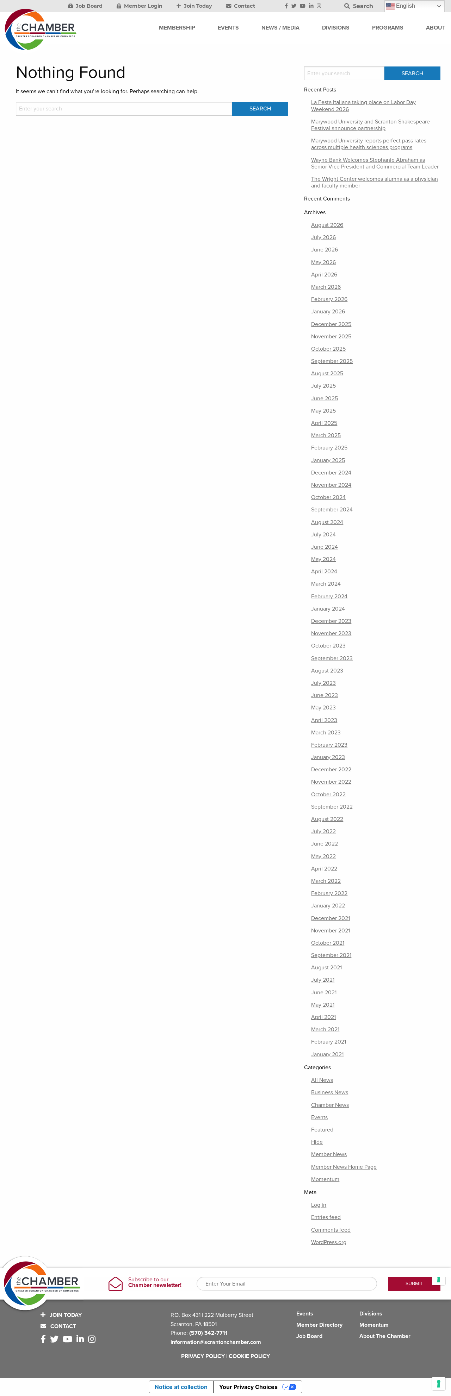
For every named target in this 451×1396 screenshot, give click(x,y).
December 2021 (330, 918)
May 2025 (323, 410)
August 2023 (327, 670)
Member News (329, 1154)
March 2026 (326, 287)
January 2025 (328, 460)
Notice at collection (181, 1386)
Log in (318, 1205)
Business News (329, 1092)
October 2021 (327, 942)
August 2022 (327, 819)
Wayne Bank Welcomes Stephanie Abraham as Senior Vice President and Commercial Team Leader (375, 163)
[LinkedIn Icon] (311, 6)
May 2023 (323, 707)
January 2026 (328, 311)
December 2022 (331, 769)
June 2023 (324, 695)
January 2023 (328, 757)
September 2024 (332, 509)
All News (322, 1080)
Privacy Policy (203, 1356)
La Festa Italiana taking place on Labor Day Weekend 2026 (363, 106)
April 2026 (324, 274)
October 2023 (328, 645)
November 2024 (331, 485)
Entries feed (326, 1217)
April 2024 (324, 571)
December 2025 (331, 324)
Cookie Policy (249, 1356)
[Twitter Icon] (293, 6)
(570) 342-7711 (208, 1333)
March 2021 (325, 1029)
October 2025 (328, 348)
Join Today (197, 6)
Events (319, 1117)
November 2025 (331, 336)
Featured (322, 1129)
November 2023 (331, 633)
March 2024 (326, 583)
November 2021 (330, 930)
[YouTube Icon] (302, 6)
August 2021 (326, 967)
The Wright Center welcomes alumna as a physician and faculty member (374, 182)
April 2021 (323, 1017)
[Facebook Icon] (286, 6)
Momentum (325, 1179)
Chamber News (330, 1105)
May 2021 (322, 1004)
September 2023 (332, 658)
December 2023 (331, 621)
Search (362, 6)
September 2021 (331, 955)
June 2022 (324, 843)
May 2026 (323, 262)
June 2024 (324, 546)
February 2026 (329, 299)
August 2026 (327, 225)
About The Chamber (384, 1336)
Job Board (88, 6)
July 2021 (322, 979)
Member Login (142, 6)
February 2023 (329, 744)
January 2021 (327, 1054)
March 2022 (326, 881)
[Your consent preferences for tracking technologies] (438, 1383)
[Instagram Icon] (319, 6)
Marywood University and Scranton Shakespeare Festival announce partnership (370, 125)
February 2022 (329, 893)
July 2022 (323, 831)
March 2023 (326, 732)
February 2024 (329, 596)
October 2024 (328, 497)
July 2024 (323, 534)
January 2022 (328, 905)
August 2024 (327, 522)
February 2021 (328, 1041)
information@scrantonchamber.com (216, 1342)
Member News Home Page (344, 1167)
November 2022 (331, 781)
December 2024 (331, 472)
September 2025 (332, 361)
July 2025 (323, 385)
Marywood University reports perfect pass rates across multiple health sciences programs (368, 144)
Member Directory (319, 1325)
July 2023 (323, 683)
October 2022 (328, 794)
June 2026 (324, 249)
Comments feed (331, 1230)
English (405, 6)
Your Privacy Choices (248, 1386)
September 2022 (332, 806)
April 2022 (324, 868)
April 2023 (324, 720)
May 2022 (323, 856)
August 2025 (327, 373)
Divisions (370, 1314)
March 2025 (326, 435)
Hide (317, 1142)
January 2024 (328, 608)
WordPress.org (328, 1242)
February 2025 (329, 447)
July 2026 (323, 237)
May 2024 (323, 559)
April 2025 (324, 423)
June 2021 (323, 992)
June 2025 (324, 398)
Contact (244, 6)
